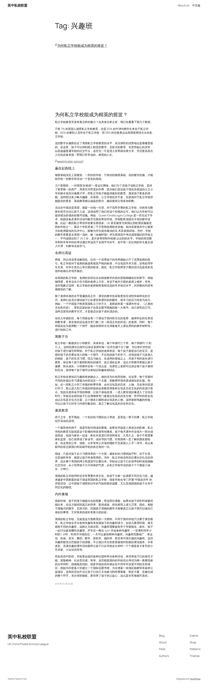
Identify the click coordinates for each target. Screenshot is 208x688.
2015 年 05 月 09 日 (64, 583)
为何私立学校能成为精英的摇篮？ (91, 114)
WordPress (195, 678)
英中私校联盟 (17, 5)
